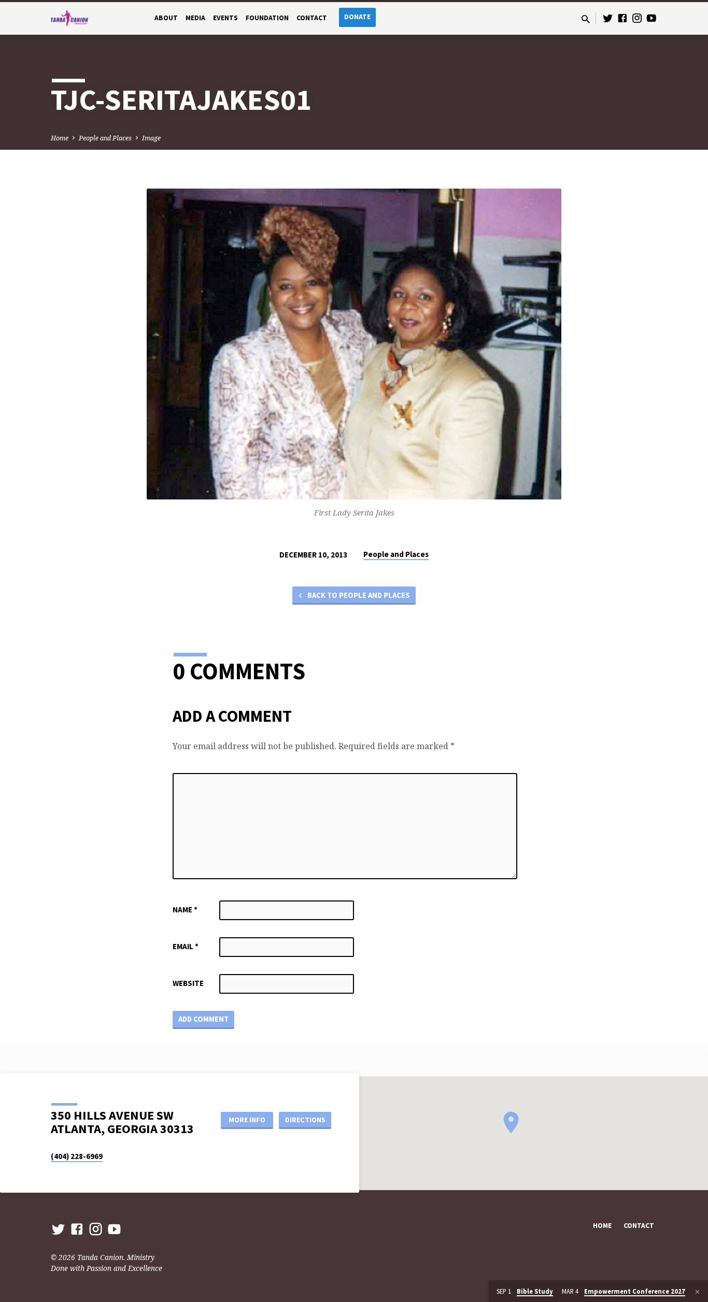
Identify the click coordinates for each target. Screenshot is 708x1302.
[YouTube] (651, 17)
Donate (357, 16)
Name (185, 909)
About (166, 17)
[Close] (697, 1291)
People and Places (105, 138)
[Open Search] (585, 18)
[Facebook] (622, 17)
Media (195, 17)
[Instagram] (637, 17)
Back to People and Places (358, 595)
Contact (311, 17)
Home (59, 138)
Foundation (267, 17)
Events (225, 17)
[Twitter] (608, 17)
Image (151, 138)
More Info (247, 1119)
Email (186, 946)
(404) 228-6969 (77, 1156)
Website (188, 983)
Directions (305, 1119)
